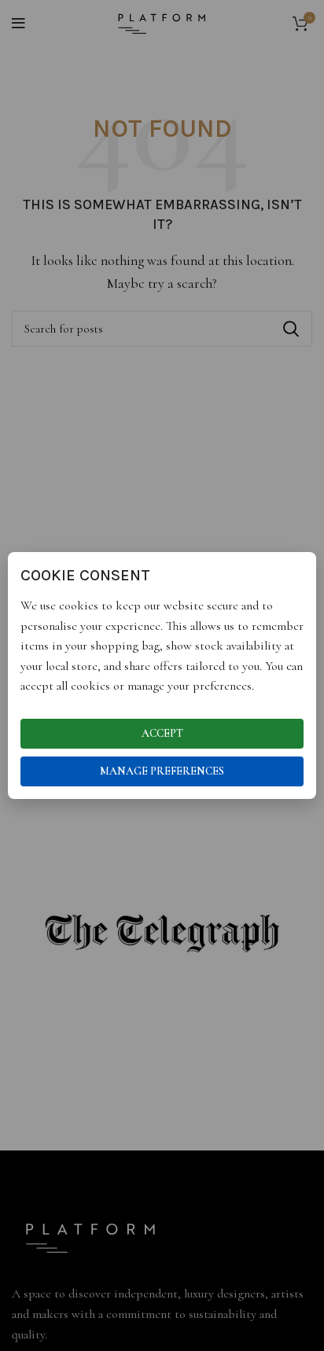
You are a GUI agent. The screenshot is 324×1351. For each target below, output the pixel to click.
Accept (162, 733)
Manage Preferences (162, 771)
